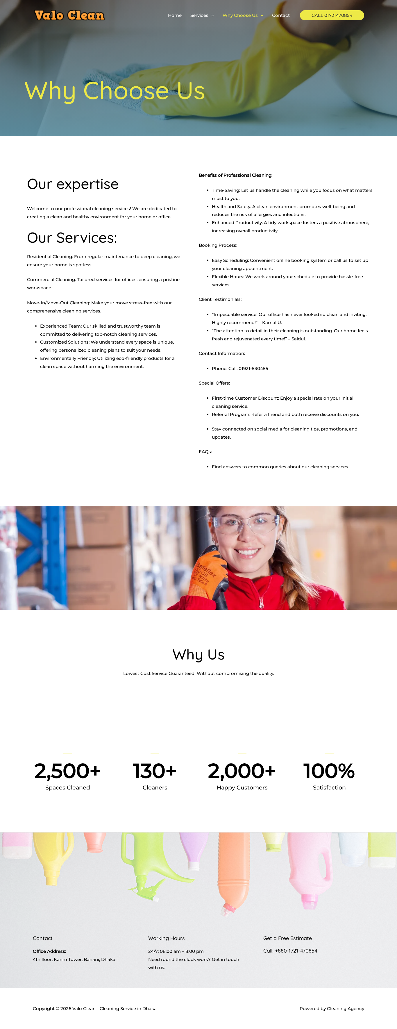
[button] (211, 15)
